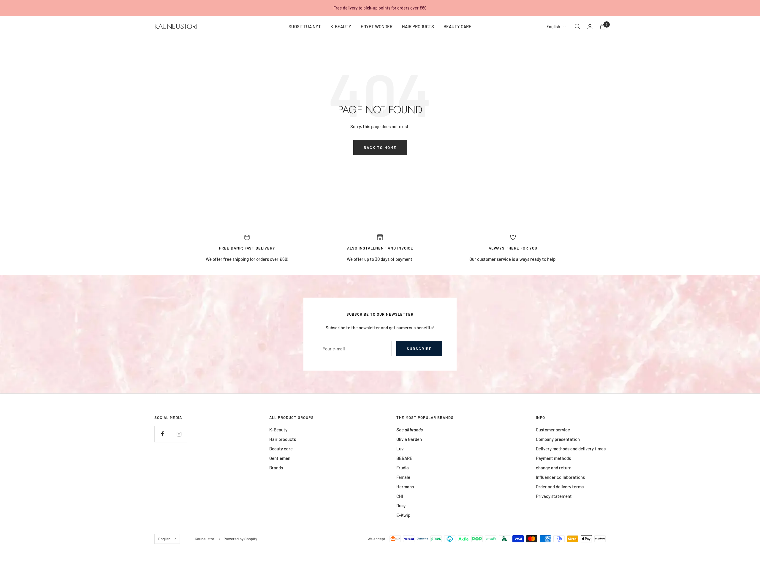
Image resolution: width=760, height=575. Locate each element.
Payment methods (553, 458)
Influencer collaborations (560, 477)
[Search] (577, 26)
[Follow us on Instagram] (179, 434)
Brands (276, 467)
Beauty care (281, 448)
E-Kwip (403, 515)
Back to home (380, 147)
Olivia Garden (409, 439)
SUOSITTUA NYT (305, 26)
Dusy (401, 505)
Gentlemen (279, 458)
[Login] (590, 26)
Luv (399, 448)
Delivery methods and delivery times (571, 448)
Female (403, 477)
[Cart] (603, 26)
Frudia (402, 467)
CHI (399, 496)
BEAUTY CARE (457, 26)
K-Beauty (278, 429)
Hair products (282, 439)
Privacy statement (554, 496)
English (553, 26)
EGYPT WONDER (376, 26)
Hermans (405, 486)
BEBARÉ (404, 458)
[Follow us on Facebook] (162, 434)
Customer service (553, 429)
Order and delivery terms (560, 486)
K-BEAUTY (340, 26)
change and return (553, 467)
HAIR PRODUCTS (418, 26)
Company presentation (558, 439)
